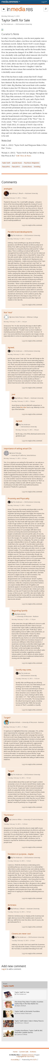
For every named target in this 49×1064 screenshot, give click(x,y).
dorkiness (12, 905)
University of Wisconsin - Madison (28, 616)
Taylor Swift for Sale (22, 992)
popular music (17, 163)
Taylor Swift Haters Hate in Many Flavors (29, 1021)
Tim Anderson (8, 24)
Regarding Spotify (19, 610)
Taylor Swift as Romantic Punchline (27, 1011)
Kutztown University (31, 193)
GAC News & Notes (23, 155)
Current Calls (23, 1052)
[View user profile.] (6, 193)
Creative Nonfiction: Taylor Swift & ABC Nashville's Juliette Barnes (29, 1031)
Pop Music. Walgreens (31, 163)
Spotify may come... (24, 669)
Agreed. (19, 421)
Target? (7, 717)
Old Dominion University (23, 24)
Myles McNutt (21, 614)
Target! (11, 771)
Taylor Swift (6, 163)
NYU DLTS (33, 1060)
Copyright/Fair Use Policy (25, 1056)
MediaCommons (28, 1055)
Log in (43, 2)
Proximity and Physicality (18, 498)
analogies (8, 188)
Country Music (27, 166)
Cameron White (17, 819)
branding (37, 166)
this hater (23, 407)
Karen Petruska (16, 453)
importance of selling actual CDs (18, 448)
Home (15, 1052)
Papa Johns (6, 166)
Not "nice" (8, 312)
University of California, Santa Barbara (23, 455)
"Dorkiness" (9, 815)
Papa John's (16, 166)
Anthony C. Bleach (17, 193)
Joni (13, 394)
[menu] (3, 9)
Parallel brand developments (20, 232)
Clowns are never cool (21, 933)
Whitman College (32, 317)
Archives (33, 1052)
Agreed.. (11, 347)
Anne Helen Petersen (18, 317)
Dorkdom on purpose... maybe (21, 854)
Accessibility (15, 1060)
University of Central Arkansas (33, 819)
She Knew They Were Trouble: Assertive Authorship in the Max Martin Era (29, 1003)
